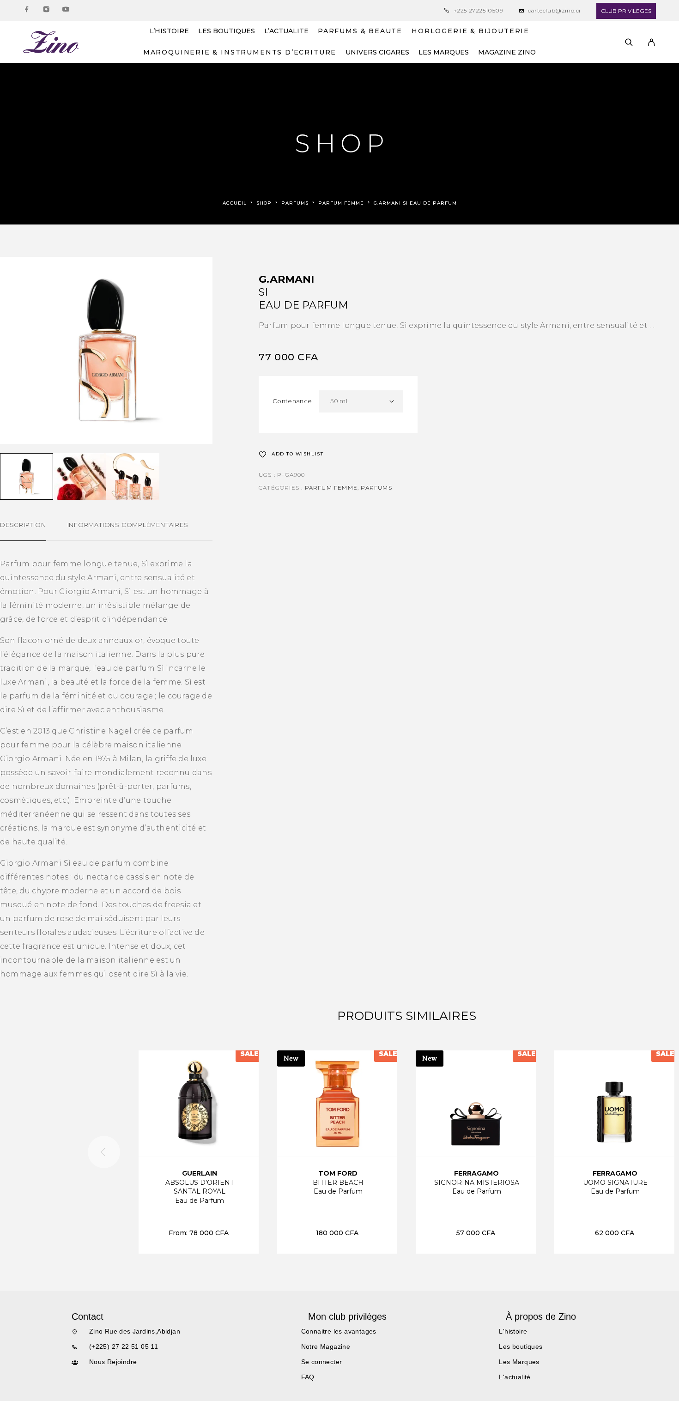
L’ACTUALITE (286, 31)
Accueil (235, 203)
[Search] (629, 42)
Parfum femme (341, 203)
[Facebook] (26, 11)
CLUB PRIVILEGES (626, 10)
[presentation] (104, 1152)
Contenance (292, 401)
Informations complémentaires (127, 524)
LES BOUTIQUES (226, 31)
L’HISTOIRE (169, 31)
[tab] (23, 531)
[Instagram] (46, 11)
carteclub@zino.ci (554, 10)
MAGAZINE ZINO (507, 52)
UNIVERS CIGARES (377, 52)
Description (23, 524)
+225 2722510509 (478, 10)
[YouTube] (65, 11)
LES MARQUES (443, 52)
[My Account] (651, 42)
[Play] (26, 476)
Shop (264, 203)
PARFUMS (295, 203)
